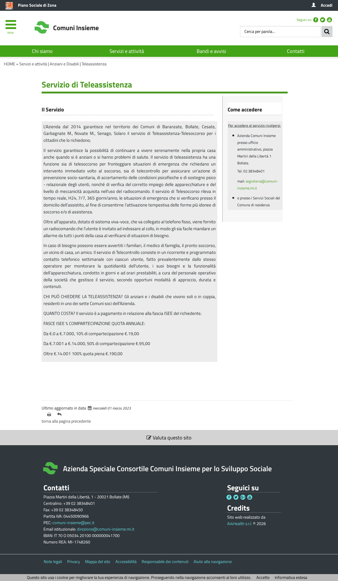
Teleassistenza (94, 64)
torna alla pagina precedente (66, 421)
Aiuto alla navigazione (213, 561)
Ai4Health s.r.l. (239, 523)
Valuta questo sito (172, 437)
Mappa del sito (97, 561)
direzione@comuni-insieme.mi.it (105, 529)
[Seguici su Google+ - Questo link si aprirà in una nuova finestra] (242, 497)
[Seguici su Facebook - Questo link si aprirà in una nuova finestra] (315, 19)
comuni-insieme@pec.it (73, 523)
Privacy (73, 561)
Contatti (295, 51)
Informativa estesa (291, 577)
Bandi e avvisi (211, 51)
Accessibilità (126, 561)
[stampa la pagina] (50, 414)
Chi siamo (42, 51)
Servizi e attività (126, 51)
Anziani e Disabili (64, 64)
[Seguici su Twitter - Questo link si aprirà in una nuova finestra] (322, 19)
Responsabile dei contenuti (165, 561)
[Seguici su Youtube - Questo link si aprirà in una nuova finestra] (329, 19)
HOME (9, 64)
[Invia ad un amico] (60, 414)
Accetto (263, 577)
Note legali (53, 561)
